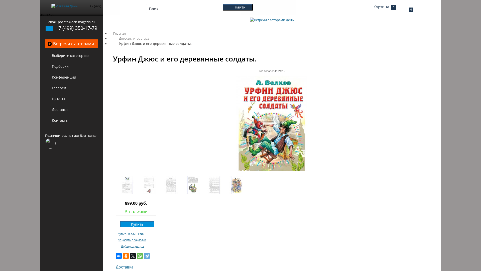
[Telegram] (147, 256)
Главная (119, 33)
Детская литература (134, 38)
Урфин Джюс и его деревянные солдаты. (155, 43)
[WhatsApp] (140, 256)
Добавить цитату (132, 246)
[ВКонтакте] (119, 256)
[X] (133, 256)
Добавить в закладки (132, 239)
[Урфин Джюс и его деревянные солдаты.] (271, 169)
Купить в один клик (131, 233)
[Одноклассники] (126, 256)
